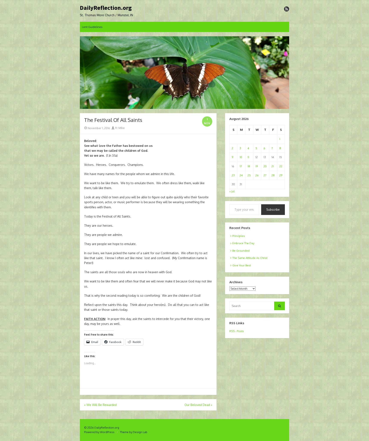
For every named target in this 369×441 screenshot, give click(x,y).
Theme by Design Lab (133, 432)
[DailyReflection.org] (184, 72)
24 (241, 175)
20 (265, 166)
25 (249, 175)
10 (241, 157)
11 (248, 157)
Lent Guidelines (92, 27)
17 (241, 166)
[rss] (286, 9)
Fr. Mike (119, 128)
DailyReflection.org (106, 8)
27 (265, 175)
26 (257, 175)
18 (248, 166)
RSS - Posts (236, 331)
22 (280, 166)
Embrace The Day (243, 243)
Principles (238, 236)
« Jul (232, 191)
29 (280, 175)
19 (256, 166)
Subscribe (273, 209)
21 (272, 166)
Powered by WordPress (99, 432)
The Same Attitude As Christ (249, 258)
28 (273, 175)
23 (233, 175)
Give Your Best (241, 265)
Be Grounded (241, 250)
